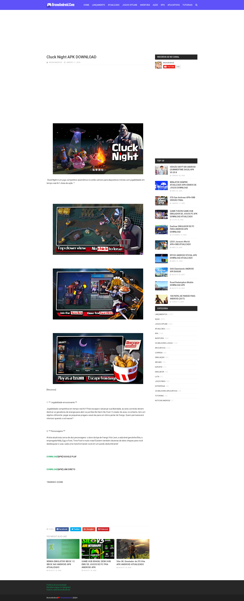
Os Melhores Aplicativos (166, 391)
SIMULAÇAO (160, 357)
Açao (157, 319)
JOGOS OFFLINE (129, 5)
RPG (163, 5)
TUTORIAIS (187, 5)
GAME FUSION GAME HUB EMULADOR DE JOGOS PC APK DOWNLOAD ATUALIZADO (183, 214)
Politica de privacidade (57, 585)
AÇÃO (155, 5)
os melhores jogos (164, 343)
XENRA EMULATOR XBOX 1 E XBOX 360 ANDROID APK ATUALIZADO (61, 564)
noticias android (162, 401)
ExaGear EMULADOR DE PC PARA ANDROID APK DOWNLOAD (182, 229)
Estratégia (160, 386)
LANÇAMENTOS (161, 314)
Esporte (158, 367)
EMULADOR (159, 372)
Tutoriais (159, 396)
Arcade (158, 362)
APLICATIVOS (174, 5)
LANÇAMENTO (98, 5)
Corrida (158, 353)
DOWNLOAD (52, 456)
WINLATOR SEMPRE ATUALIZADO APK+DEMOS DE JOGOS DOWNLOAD (183, 185)
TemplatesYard (66, 598)
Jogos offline (161, 324)
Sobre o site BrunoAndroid (58, 590)
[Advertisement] (122, 32)
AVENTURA (145, 5)
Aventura (159, 338)
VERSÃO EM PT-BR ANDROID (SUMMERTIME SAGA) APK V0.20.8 (183, 170)
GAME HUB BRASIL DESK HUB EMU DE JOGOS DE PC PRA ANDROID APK (96, 564)
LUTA (157, 377)
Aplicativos (160, 348)
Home (86, 5)
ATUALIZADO (113, 5)
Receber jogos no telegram (59, 587)
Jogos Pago (160, 381)
